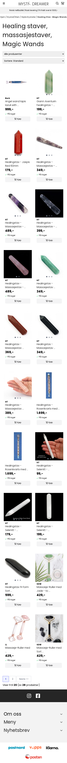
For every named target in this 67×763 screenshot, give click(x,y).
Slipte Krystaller (28, 17)
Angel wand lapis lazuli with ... (15, 103)
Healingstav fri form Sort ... (17, 589)
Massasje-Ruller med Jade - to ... (49, 589)
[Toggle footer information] (62, 714)
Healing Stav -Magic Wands (52, 17)
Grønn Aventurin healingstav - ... (46, 103)
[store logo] (33, 3)
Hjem (3, 17)
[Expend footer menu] (62, 722)
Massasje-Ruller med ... (17, 649)
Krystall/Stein (13, 17)
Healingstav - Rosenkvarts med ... (48, 406)
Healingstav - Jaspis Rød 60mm (17, 164)
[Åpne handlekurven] (62, 3)
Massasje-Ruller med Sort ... (49, 649)
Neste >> (24, 679)
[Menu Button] (4, 3)
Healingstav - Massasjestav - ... (47, 164)
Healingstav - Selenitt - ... (45, 467)
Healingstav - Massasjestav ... (46, 285)
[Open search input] (57, 3)
